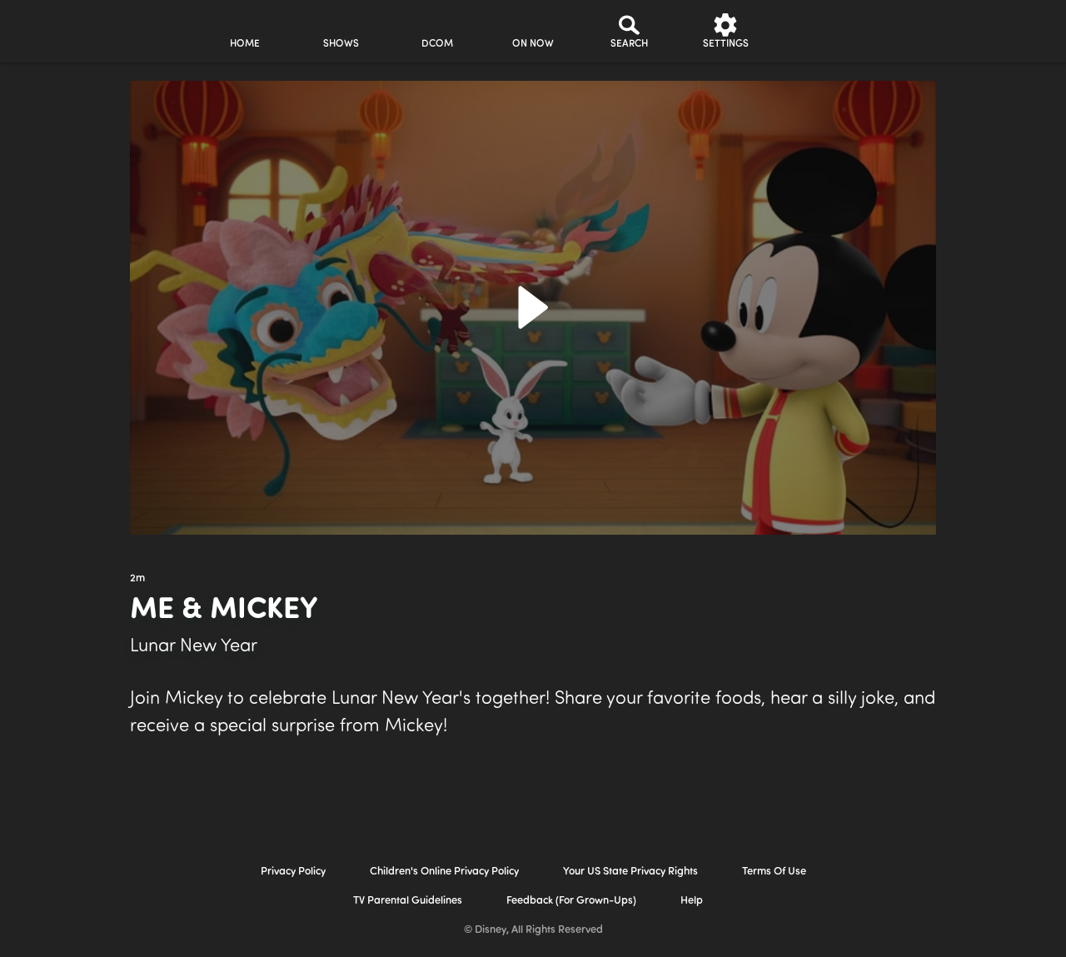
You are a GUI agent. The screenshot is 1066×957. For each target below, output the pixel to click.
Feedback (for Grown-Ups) (571, 900)
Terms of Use (774, 871)
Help (691, 900)
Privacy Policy (293, 871)
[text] (137, 579)
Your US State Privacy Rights (630, 871)
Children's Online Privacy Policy (444, 871)
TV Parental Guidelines (407, 900)
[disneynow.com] (57, 29)
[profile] (821, 31)
